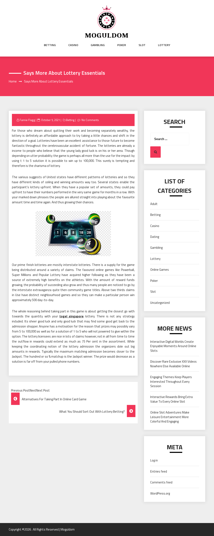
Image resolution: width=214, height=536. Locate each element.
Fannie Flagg (27, 120)
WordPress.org (160, 493)
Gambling (98, 45)
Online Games (159, 269)
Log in (154, 460)
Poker (121, 45)
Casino (73, 45)
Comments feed (161, 482)
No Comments (90, 120)
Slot (142, 45)
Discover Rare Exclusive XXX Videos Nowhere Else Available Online (173, 363)
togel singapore (71, 316)
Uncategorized (160, 302)
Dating (154, 236)
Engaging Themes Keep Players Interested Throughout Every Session (171, 381)
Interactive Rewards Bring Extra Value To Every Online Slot (171, 399)
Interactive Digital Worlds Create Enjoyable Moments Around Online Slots (173, 346)
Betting (50, 45)
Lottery (164, 45)
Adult (154, 203)
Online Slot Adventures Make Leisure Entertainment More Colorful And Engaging (169, 417)
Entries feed (158, 471)
